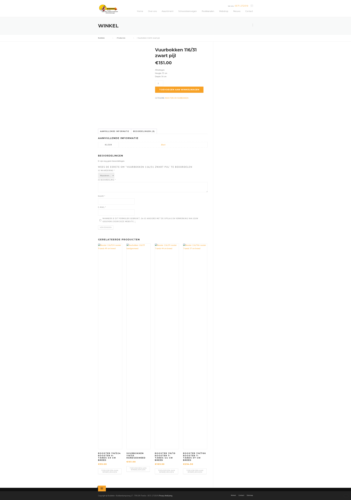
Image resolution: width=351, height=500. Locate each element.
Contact (249, 11)
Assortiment (167, 11)
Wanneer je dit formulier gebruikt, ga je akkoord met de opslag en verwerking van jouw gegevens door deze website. (150, 220)
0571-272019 (241, 6)
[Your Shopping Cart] (252, 25)
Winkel (233, 495)
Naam (101, 196)
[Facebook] (251, 6)
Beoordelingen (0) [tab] (144, 131)
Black (163, 144)
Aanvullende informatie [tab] (114, 131)
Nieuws (236, 11)
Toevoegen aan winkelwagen (179, 89)
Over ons (152, 11)
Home (140, 11)
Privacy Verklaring (165, 496)
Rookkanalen (208, 11)
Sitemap (250, 495)
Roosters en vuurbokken (176, 98)
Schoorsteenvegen (187, 11)
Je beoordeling (107, 180)
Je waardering (106, 170)
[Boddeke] (108, 9)
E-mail (102, 207)
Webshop (223, 11)
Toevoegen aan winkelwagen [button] (109, 471)
